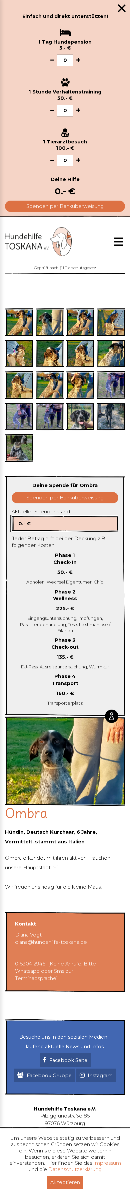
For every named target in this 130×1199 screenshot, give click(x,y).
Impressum (107, 1163)
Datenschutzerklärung (75, 1169)
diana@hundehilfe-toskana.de (51, 942)
